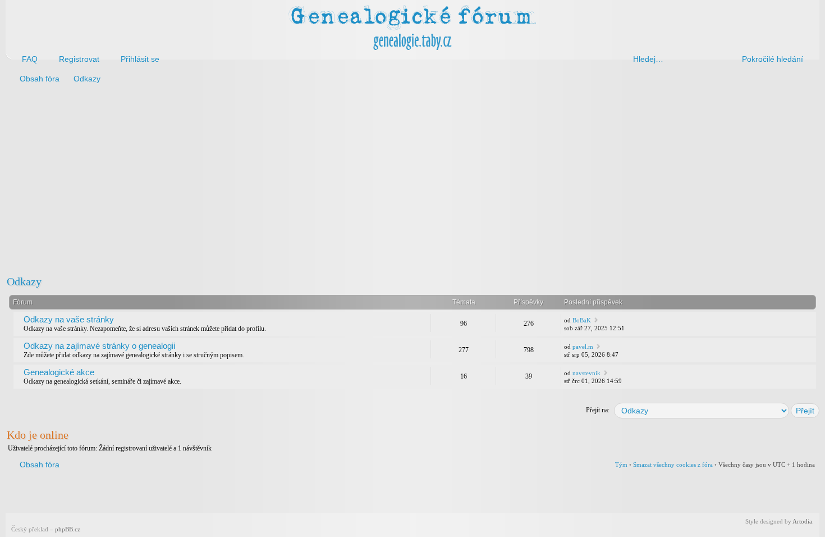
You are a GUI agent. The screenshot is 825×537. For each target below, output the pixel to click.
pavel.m (582, 346)
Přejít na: (597, 410)
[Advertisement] (343, 178)
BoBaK (581, 320)
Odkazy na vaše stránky (69, 319)
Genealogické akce (59, 372)
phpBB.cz (67, 529)
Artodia (802, 521)
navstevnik (586, 373)
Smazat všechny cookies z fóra (673, 464)
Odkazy (24, 281)
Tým (621, 464)
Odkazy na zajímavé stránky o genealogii (99, 346)
